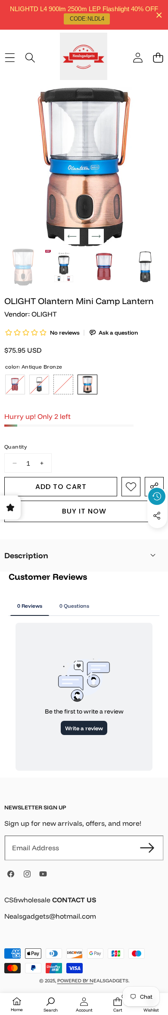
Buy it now (84, 511)
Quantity (15, 446)
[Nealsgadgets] (83, 57)
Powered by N (75, 981)
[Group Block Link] (84, 913)
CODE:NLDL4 (87, 18)
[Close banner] (159, 15)
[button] (158, 57)
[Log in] (137, 57)
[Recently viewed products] (156, 496)
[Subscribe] (147, 848)
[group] (23, 267)
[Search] (30, 57)
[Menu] (9, 57)
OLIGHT (44, 314)
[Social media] (156, 515)
